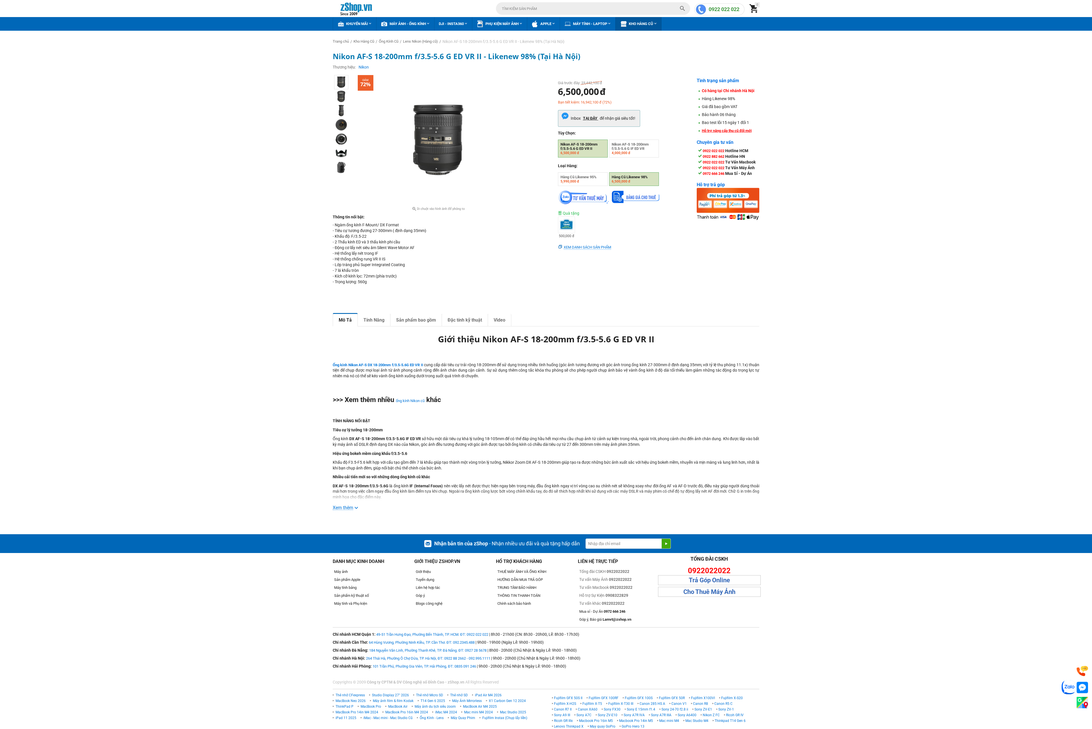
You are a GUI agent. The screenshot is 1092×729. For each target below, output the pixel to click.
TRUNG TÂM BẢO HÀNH (516, 587)
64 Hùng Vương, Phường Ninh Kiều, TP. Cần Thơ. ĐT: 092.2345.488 (422, 642)
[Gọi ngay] (1082, 671)
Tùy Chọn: (567, 133)
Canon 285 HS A (652, 704)
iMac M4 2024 (446, 712)
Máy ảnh (341, 571)
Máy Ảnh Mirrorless (467, 701)
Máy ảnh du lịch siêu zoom (435, 707)
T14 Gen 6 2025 (433, 701)
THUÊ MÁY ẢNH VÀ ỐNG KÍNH (521, 571)
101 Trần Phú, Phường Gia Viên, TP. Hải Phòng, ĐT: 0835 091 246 (424, 666)
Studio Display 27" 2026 (390, 695)
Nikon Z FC (711, 715)
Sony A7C (584, 715)
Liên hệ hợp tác (428, 587)
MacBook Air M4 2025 (480, 707)
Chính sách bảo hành (514, 603)
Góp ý (420, 595)
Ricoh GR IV (735, 715)
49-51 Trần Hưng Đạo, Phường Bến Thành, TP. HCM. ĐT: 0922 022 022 (432, 634)
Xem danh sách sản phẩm (587, 247)
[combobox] (593, 8)
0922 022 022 (724, 9)
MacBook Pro (371, 707)
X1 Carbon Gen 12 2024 (507, 701)
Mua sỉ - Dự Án (602, 611)
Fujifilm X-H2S (565, 704)
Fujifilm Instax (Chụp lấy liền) (504, 718)
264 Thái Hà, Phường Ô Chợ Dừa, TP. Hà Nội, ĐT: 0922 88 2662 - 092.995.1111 (428, 658)
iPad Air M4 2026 (488, 695)
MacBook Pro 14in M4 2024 (357, 712)
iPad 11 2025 (346, 718)
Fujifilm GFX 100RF (604, 698)
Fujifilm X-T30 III (620, 704)
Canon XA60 (587, 709)
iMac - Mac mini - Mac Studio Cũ (388, 718)
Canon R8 (700, 704)
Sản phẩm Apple (347, 579)
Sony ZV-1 (726, 709)
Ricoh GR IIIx (563, 721)
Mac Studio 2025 (513, 712)
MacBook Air (398, 707)
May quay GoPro (602, 726)
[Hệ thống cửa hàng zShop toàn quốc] (1082, 703)
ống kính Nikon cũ (410, 401)
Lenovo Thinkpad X (569, 726)
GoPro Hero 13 (633, 726)
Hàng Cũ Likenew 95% (579, 179)
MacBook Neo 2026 (351, 701)
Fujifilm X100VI (703, 698)
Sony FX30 (612, 709)
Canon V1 (679, 704)
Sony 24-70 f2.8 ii (674, 709)
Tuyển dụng (425, 579)
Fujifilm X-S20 (732, 698)
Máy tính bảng (345, 587)
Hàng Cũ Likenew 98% (630, 179)
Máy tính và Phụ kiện (350, 603)
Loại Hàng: (568, 165)
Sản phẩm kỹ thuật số (351, 595)
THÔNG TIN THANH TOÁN (518, 595)
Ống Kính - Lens (432, 718)
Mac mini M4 (669, 721)
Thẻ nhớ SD (459, 695)
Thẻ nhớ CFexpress (350, 695)
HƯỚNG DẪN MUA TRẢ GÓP (520, 579)
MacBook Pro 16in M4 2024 (406, 712)
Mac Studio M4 (696, 721)
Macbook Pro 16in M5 (596, 721)
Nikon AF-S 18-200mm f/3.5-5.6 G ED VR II (579, 148)
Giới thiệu (423, 571)
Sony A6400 (687, 715)
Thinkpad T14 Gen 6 (730, 721)
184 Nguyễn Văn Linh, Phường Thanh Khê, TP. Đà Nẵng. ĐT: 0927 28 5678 (428, 650)
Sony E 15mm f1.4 (641, 709)
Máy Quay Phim (463, 718)
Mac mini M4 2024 (478, 712)
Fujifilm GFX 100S (639, 698)
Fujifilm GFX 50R (672, 698)
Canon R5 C (723, 704)
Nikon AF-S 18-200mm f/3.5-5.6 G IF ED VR (630, 148)
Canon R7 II (563, 709)
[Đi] (666, 543)
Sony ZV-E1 (703, 709)
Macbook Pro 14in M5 (636, 721)
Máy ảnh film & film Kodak (393, 701)
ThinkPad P (344, 707)
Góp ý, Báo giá (605, 619)
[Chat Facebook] (1082, 687)
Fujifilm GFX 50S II (568, 698)
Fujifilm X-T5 (592, 704)
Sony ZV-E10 (607, 715)
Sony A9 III (562, 715)
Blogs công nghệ (429, 603)
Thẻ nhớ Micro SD (429, 695)
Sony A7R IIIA (661, 715)
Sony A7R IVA (634, 715)
